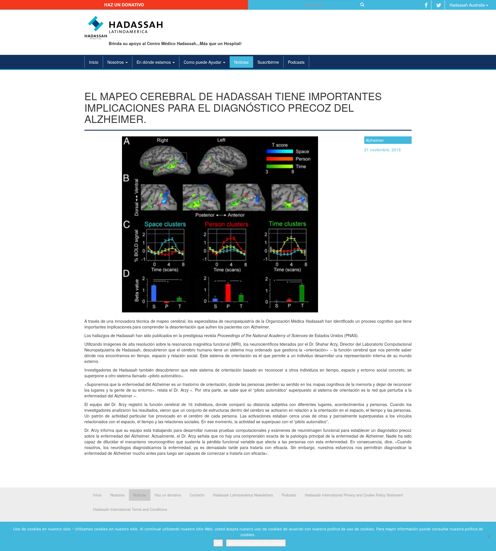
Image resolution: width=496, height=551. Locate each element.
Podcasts (296, 62)
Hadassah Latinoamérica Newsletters (243, 495)
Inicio (93, 62)
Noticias (241, 62)
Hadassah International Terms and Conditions (130, 509)
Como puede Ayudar (203, 62)
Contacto (197, 495)
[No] (489, 536)
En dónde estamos (154, 62)
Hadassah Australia (468, 5)
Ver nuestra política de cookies (256, 543)
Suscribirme (268, 62)
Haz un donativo (124, 4)
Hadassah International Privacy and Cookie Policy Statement (354, 495)
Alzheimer (375, 140)
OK (218, 543)
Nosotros (116, 62)
